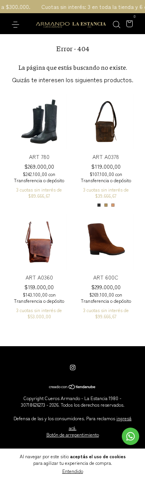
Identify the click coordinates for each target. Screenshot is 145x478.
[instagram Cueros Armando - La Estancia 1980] (73, 367)
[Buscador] (116, 24)
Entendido (72, 471)
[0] (128, 24)
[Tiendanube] (72, 387)
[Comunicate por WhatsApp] (130, 436)
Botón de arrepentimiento (72, 434)
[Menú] (17, 24)
